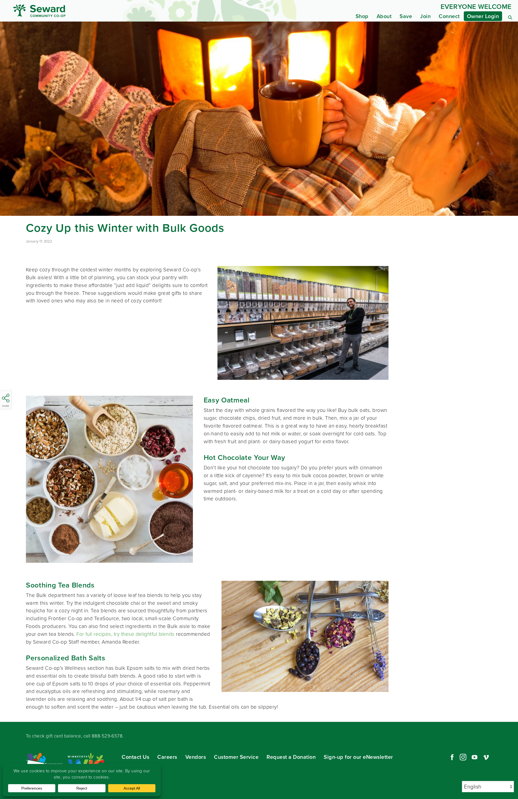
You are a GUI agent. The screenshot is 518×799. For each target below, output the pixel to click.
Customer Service (236, 757)
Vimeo (486, 757)
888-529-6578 (107, 736)
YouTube (474, 757)
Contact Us (135, 757)
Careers (167, 757)
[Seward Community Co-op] (77, 10)
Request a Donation (291, 757)
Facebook (451, 757)
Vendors (195, 757)
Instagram (463, 757)
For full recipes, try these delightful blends (125, 634)
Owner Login (483, 16)
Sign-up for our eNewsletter (358, 757)
